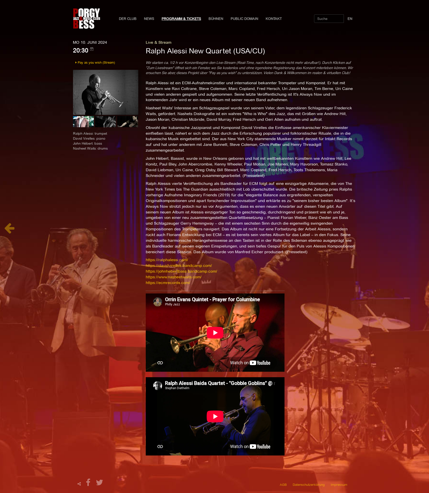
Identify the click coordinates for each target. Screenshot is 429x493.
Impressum (339, 485)
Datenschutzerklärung (309, 485)
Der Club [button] (128, 18)
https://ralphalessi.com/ (167, 259)
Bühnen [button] (216, 18)
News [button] (149, 18)
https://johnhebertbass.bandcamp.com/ (181, 271)
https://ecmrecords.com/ (168, 282)
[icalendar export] (92, 49)
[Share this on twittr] (100, 484)
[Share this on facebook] (89, 484)
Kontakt (274, 18)
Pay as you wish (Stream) (96, 62)
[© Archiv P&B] (105, 91)
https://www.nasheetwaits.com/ (174, 277)
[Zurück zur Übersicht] (9, 230)
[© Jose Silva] (84, 123)
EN (350, 18)
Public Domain (244, 18)
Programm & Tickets (181, 18)
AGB (283, 485)
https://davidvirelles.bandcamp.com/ (179, 265)
